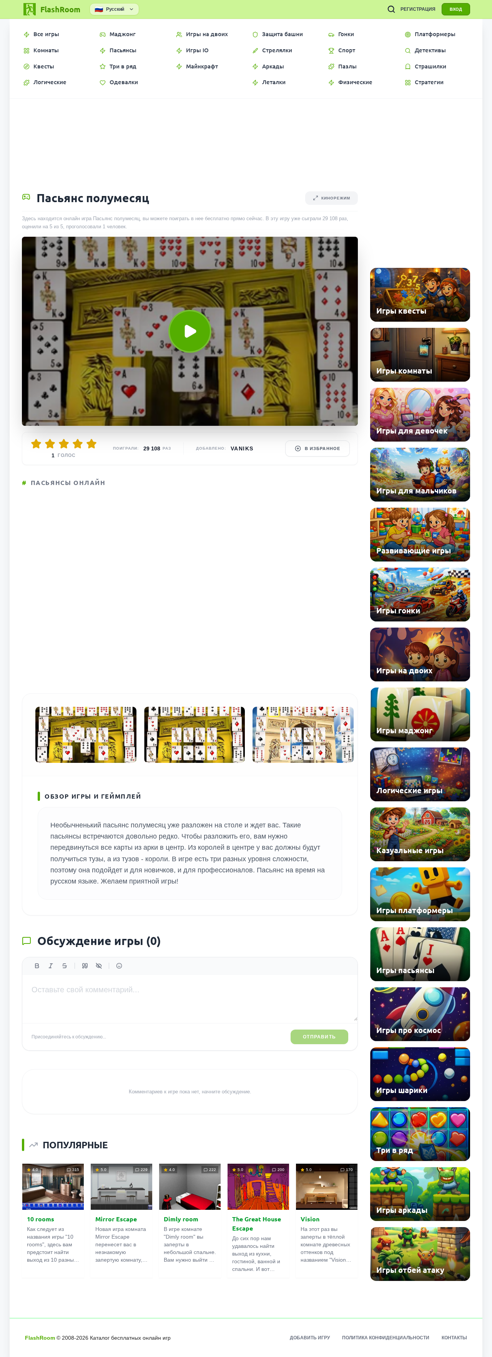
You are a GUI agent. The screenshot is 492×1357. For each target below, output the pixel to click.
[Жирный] (37, 965)
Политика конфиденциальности (385, 1337)
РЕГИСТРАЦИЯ (418, 9)
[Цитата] (85, 965)
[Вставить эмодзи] (119, 965)
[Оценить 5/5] (91, 444)
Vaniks (242, 448)
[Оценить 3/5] (64, 444)
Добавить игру (310, 1337)
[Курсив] (50, 965)
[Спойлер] (98, 965)
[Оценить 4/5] (77, 444)
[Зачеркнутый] (64, 965)
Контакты (454, 1337)
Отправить (319, 1037)
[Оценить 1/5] (36, 444)
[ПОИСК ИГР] (391, 9)
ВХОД (456, 9)
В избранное (322, 448)
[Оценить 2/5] (50, 444)
